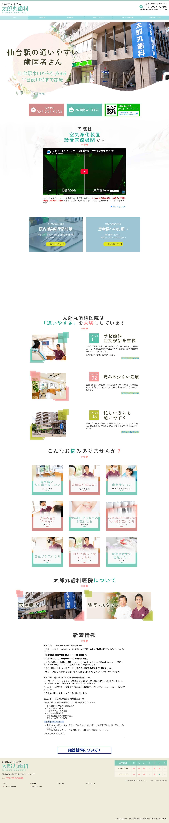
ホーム (14, 17)
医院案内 (42, 17)
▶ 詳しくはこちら (118, 207)
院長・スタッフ (98, 17)
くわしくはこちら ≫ (130, 358)
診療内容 (70, 17)
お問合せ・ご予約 (155, 17)
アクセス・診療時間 (126, 17)
